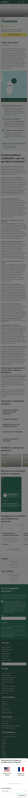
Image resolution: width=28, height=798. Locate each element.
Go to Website (21, 795)
